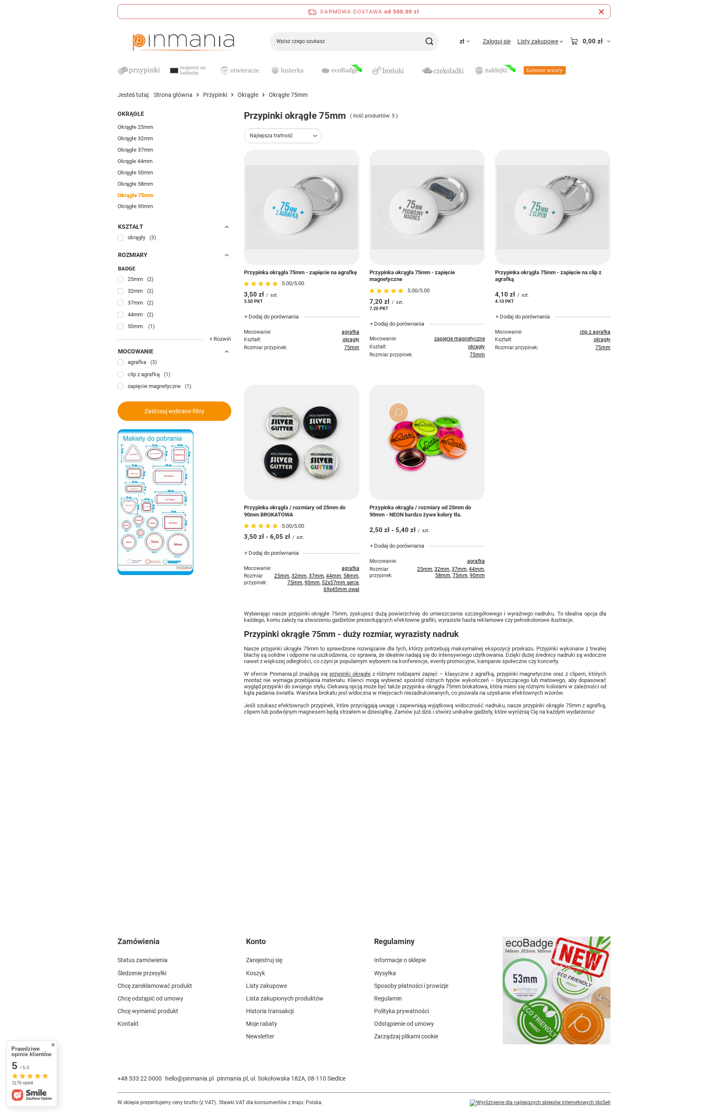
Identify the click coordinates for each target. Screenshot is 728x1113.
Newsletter (260, 1036)
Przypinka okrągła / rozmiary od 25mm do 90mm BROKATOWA (294, 511)
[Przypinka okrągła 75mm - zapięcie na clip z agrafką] (552, 207)
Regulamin (388, 998)
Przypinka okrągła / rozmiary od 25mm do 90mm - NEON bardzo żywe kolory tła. (420, 511)
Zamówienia (139, 941)
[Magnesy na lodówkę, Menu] (214, 70)
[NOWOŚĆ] (557, 995)
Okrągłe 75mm (135, 195)
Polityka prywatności (401, 1011)
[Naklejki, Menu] (519, 70)
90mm (312, 583)
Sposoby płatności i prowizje (411, 985)
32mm (299, 576)
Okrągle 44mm (135, 161)
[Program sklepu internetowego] (540, 1103)
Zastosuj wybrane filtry (174, 411)
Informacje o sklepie (400, 960)
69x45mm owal (341, 589)
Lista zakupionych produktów (285, 998)
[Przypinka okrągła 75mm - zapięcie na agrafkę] (301, 207)
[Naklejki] (494, 71)
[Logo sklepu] (183, 41)
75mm (351, 347)
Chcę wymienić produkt (148, 1011)
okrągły (351, 339)
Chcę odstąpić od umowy (150, 998)
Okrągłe (248, 94)
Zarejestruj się (264, 960)
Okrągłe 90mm (135, 206)
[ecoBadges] (341, 71)
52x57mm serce (340, 583)
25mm (281, 576)
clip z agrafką (595, 332)
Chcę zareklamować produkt (155, 985)
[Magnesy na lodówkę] (189, 71)
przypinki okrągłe (349, 674)
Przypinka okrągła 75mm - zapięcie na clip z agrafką (548, 276)
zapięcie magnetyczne (459, 339)
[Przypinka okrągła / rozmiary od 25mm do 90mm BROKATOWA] (301, 442)
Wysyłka (385, 973)
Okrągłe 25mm (135, 127)
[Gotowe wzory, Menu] (570, 70)
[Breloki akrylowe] (391, 71)
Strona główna (173, 94)
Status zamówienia (143, 960)
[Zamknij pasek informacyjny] (601, 11)
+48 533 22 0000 (140, 1078)
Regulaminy (394, 941)
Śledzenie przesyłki (142, 973)
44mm (333, 576)
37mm (316, 576)
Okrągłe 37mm (135, 150)
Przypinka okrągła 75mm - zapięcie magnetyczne (412, 276)
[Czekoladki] (443, 71)
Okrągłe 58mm (135, 184)
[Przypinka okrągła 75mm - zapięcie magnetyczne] (427, 207)
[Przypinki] (138, 71)
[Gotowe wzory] (544, 71)
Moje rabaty (261, 1023)
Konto (256, 941)
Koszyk (255, 973)
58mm (351, 576)
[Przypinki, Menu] (164, 70)
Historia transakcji (270, 1011)
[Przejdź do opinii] (262, 284)
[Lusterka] (290, 71)
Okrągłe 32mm (135, 138)
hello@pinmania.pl (189, 1078)
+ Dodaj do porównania (271, 316)
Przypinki (215, 94)
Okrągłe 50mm (135, 172)
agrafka (350, 332)
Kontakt (128, 1023)
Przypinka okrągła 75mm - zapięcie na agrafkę (300, 272)
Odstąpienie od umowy (404, 1023)
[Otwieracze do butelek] (239, 71)
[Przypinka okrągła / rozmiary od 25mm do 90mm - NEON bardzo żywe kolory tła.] (427, 442)
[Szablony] (155, 573)
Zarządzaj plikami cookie (406, 1036)
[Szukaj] (429, 41)
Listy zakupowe (266, 985)
